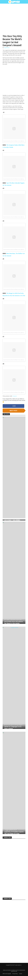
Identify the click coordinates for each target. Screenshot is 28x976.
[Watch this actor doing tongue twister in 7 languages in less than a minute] (14, 677)
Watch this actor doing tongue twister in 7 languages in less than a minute (13, 726)
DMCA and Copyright (7, 973)
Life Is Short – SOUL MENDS (12, 520)
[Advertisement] (14, 19)
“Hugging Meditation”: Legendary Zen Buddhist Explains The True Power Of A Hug (14, 831)
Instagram (14, 396)
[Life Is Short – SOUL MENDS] (14, 467)
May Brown (7, 47)
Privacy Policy (15, 973)
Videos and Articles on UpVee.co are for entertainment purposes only (14, 971)
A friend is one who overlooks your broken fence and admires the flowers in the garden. (13, 621)
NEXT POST (13, 410)
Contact (20, 973)
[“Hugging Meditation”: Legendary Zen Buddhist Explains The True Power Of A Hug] (14, 782)
